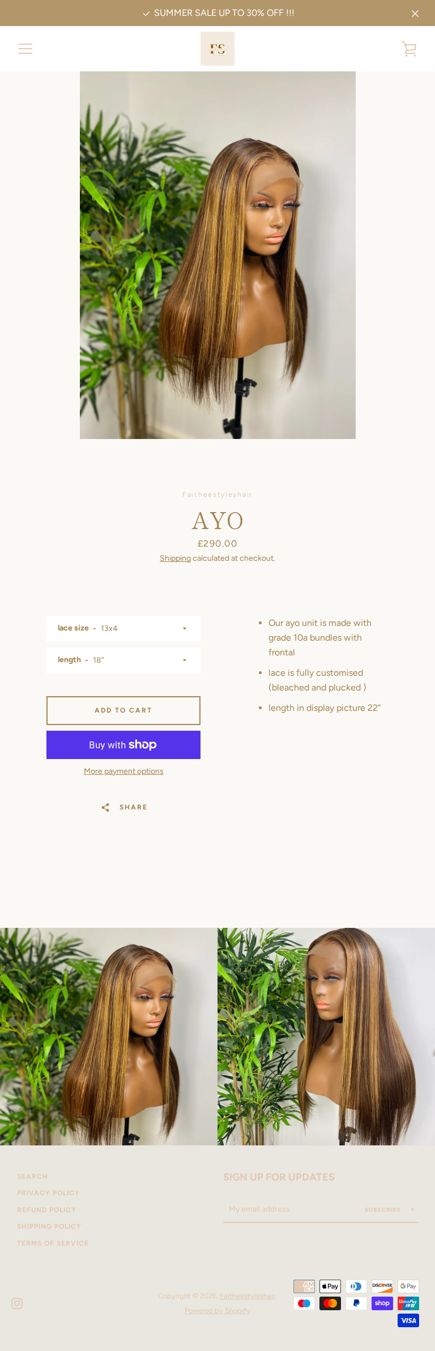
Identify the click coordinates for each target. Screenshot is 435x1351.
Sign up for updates (279, 1177)
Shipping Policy (49, 1226)
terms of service (53, 1243)
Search (32, 1176)
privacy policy (48, 1193)
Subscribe (384, 1209)
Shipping (175, 558)
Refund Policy (46, 1210)
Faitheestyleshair (247, 1296)
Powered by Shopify (217, 1310)
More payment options (124, 771)
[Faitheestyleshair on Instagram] (17, 1302)
